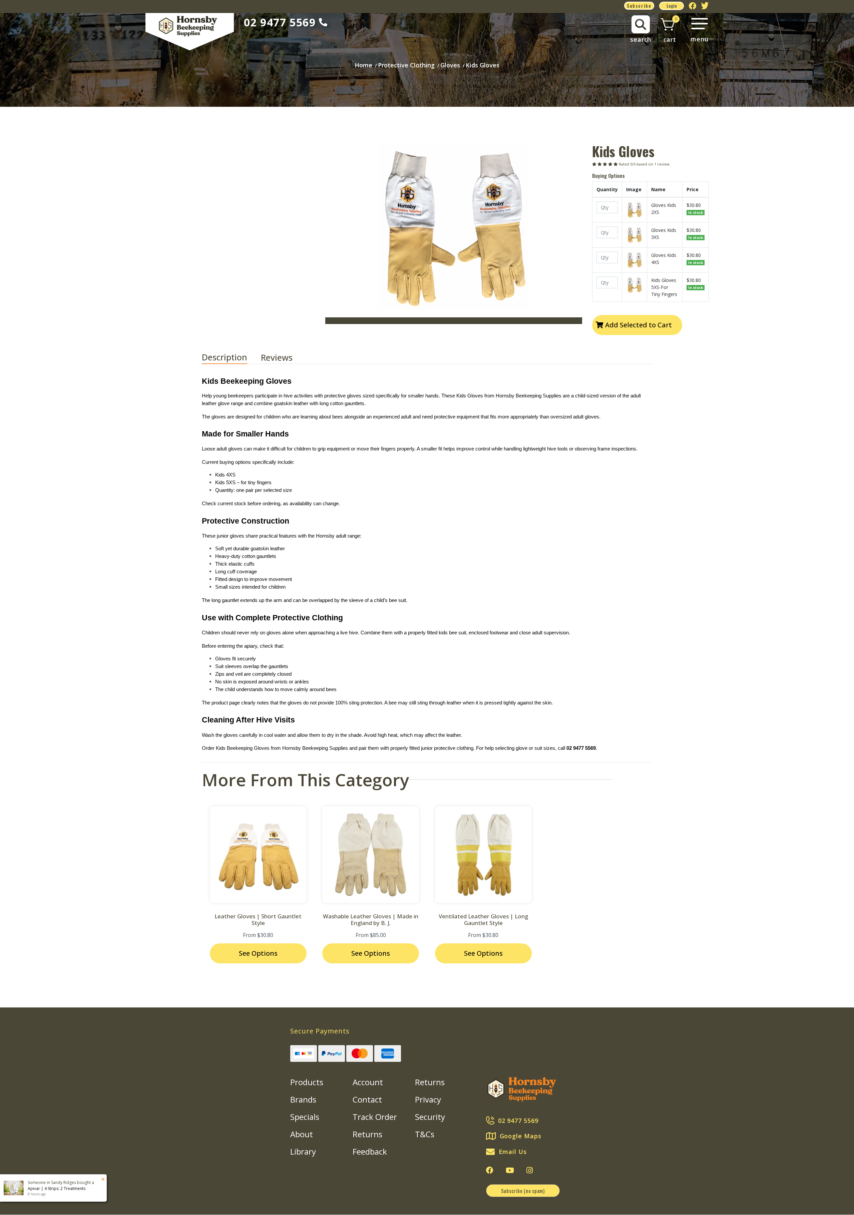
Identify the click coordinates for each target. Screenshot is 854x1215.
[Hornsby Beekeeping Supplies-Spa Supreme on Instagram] (529, 1170)
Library (303, 1151)
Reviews (278, 357)
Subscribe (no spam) (523, 1190)
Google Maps (520, 1136)
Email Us (513, 1152)
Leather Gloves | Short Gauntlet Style (258, 919)
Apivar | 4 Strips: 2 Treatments (56, 1188)
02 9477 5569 (280, 22)
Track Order (375, 1116)
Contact (367, 1099)
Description (224, 357)
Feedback (370, 1151)
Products (306, 1082)
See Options (258, 953)
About (301, 1134)
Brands (303, 1099)
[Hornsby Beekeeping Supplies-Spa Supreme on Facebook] (489, 1170)
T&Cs (424, 1134)
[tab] (231, 357)
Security (430, 1116)
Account (368, 1082)
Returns (367, 1134)
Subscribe (639, 5)
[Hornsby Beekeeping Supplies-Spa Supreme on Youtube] (510, 1170)
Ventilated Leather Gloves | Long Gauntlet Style (483, 919)
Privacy (428, 1099)
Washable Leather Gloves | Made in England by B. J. (370, 919)
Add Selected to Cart (637, 324)
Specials (304, 1116)
